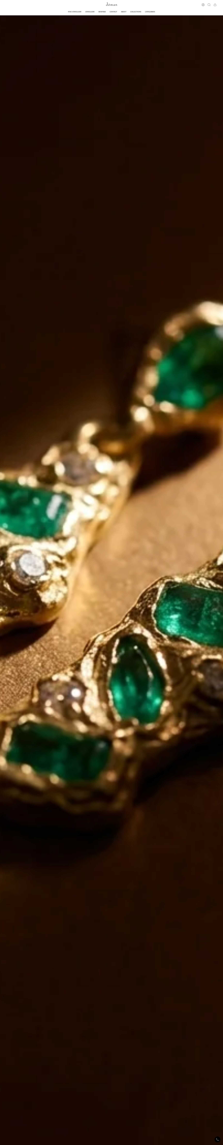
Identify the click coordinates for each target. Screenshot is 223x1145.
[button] (135, 12)
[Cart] (215, 5)
